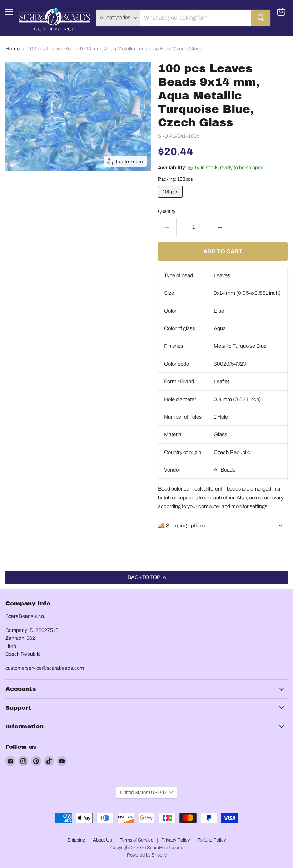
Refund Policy (212, 840)
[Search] (260, 18)
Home (12, 49)
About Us (102, 840)
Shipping (76, 840)
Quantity (166, 211)
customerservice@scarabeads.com (44, 668)
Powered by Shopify (147, 855)
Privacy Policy (175, 840)
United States (143, 792)
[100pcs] (171, 199)
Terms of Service (136, 840)
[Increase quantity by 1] (220, 227)
